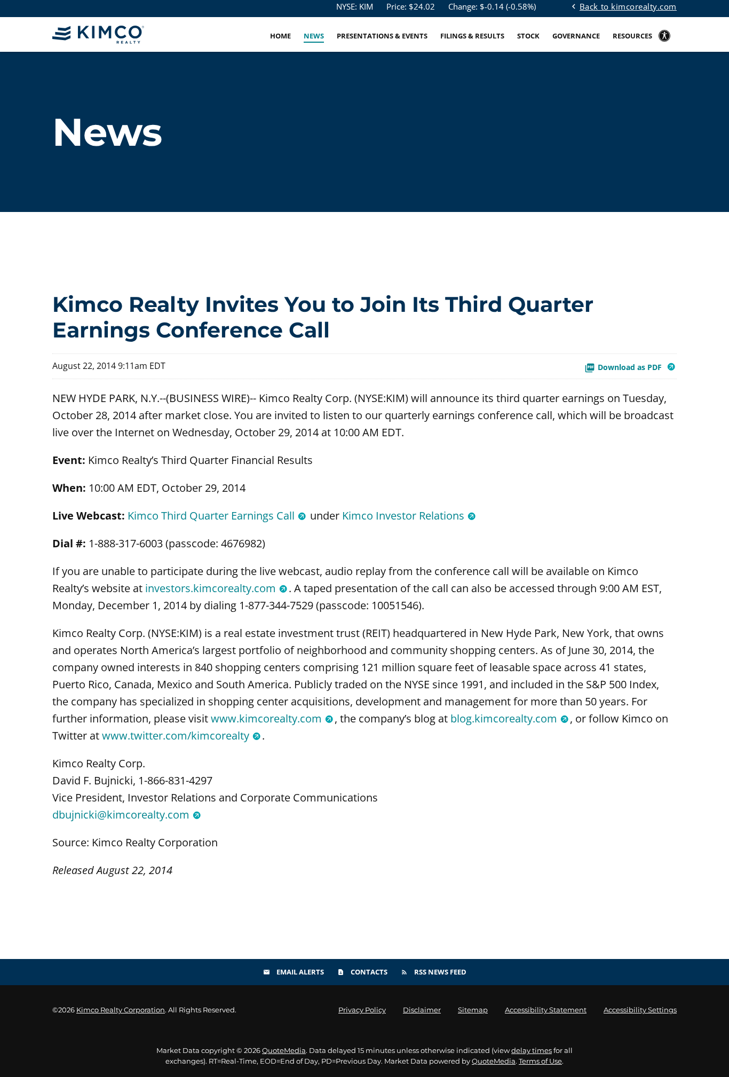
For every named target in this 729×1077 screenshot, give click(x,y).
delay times (531, 1050)
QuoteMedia (284, 1050)
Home (280, 36)
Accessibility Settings (640, 1010)
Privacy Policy (362, 1010)
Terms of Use (540, 1061)
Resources (632, 36)
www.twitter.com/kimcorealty (175, 735)
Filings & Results (472, 36)
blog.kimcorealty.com (503, 718)
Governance (576, 36)
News (314, 36)
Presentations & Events (382, 36)
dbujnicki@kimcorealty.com (120, 814)
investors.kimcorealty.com (210, 588)
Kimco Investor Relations (403, 515)
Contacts (362, 972)
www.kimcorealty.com (266, 718)
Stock (528, 36)
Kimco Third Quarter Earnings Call (211, 515)
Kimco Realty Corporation (120, 1009)
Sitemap (473, 1010)
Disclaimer (422, 1010)
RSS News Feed (433, 972)
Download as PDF (631, 367)
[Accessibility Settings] (664, 43)
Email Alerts (293, 972)
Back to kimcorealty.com (623, 6)
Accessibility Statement (546, 1010)
